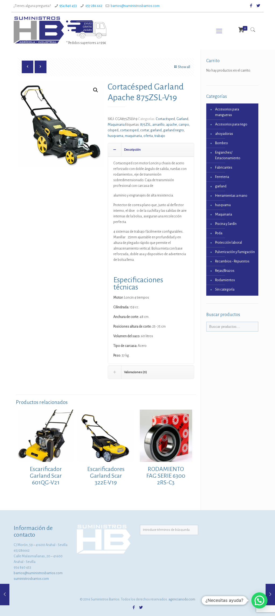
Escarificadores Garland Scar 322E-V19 (106, 476)
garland (156, 130)
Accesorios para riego (231, 124)
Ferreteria (222, 177)
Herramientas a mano (231, 196)
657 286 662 (93, 6)
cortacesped (129, 130)
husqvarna (115, 136)
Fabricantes (223, 167)
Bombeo (221, 143)
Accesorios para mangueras (227, 112)
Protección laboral (228, 242)
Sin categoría (224, 289)
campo (184, 125)
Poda (218, 233)
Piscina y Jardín (226, 224)
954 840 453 (68, 6)
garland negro (173, 130)
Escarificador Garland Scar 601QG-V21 (46, 476)
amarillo (158, 125)
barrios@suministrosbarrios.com (135, 6)
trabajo (159, 136)
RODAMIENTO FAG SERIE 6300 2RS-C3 (165, 476)
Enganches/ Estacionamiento (227, 155)
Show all (184, 67)
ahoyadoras (224, 134)
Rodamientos (225, 280)
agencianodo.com (181, 599)
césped (113, 130)
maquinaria (133, 136)
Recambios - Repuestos (232, 261)
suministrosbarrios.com (31, 579)
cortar (144, 130)
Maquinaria (116, 125)
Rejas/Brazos (224, 271)
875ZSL (145, 125)
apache (171, 125)
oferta (148, 136)
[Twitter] (258, 6)
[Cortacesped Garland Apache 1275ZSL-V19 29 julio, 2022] (270, 594)
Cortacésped (165, 119)
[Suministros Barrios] (39, 29)
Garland (182, 119)
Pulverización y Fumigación (235, 252)
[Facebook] (251, 6)
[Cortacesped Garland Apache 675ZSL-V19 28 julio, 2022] (4, 594)
